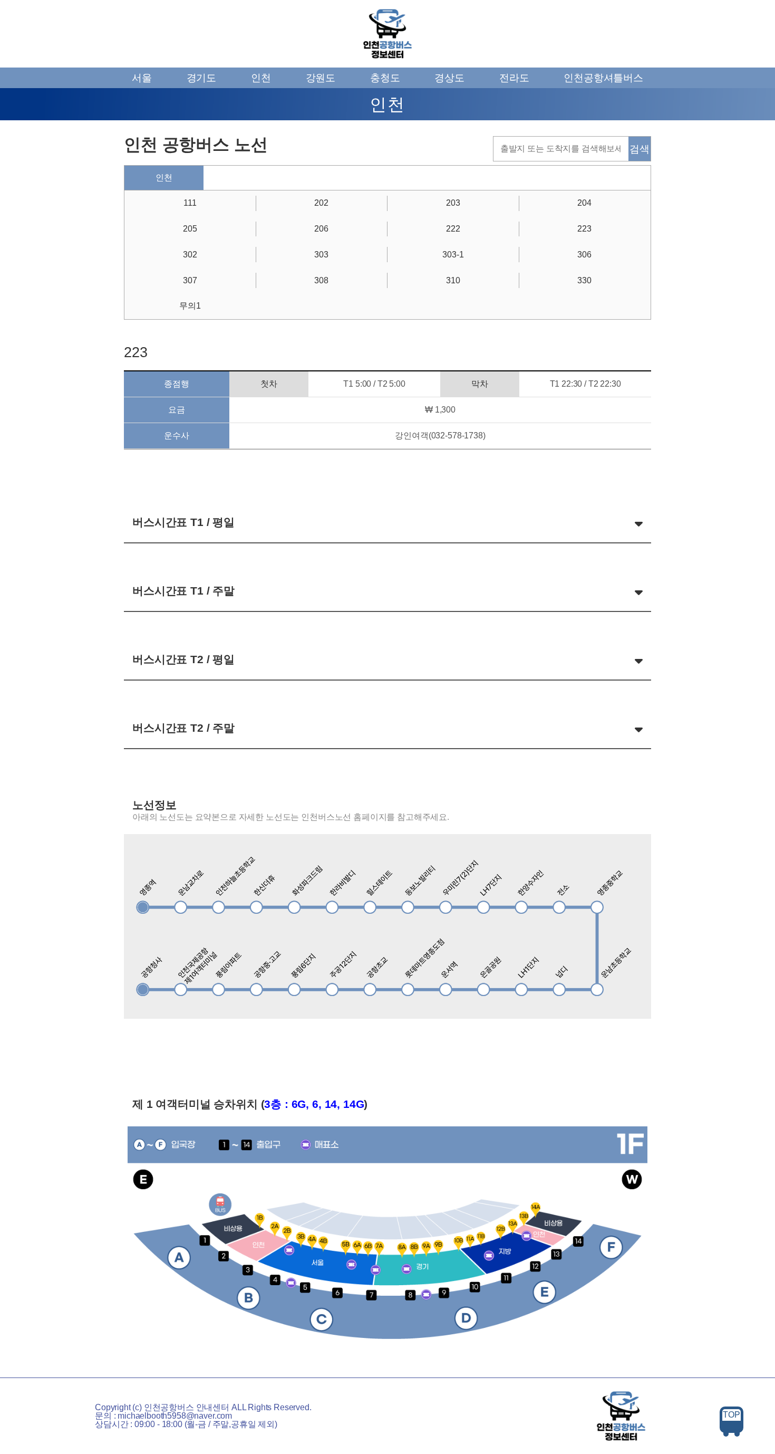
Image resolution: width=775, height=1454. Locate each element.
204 (584, 202)
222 (453, 228)
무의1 (190, 305)
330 (584, 280)
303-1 (452, 254)
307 (190, 280)
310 (453, 280)
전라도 (514, 77)
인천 (261, 77)
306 (584, 254)
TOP (731, 1414)
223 (584, 228)
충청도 (385, 77)
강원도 (321, 77)
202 (321, 202)
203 (453, 202)
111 (190, 202)
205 (190, 228)
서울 (142, 77)
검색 (639, 149)
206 (321, 228)
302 (190, 254)
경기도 (202, 77)
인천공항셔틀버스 (603, 77)
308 (321, 280)
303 (321, 254)
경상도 (449, 77)
